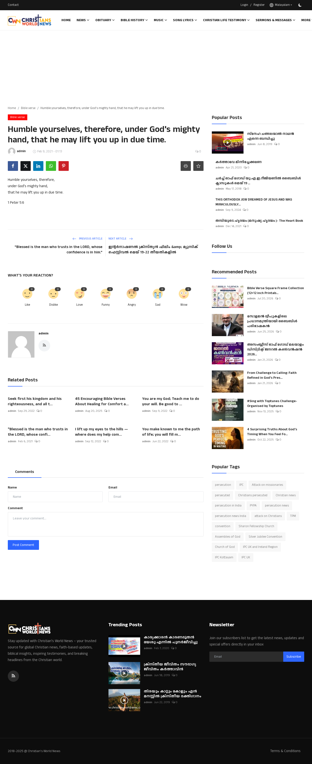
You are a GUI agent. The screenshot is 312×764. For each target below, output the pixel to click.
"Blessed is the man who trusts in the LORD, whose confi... (38, 432)
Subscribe (293, 656)
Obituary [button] (103, 20)
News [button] (81, 20)
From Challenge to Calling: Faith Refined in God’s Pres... (272, 375)
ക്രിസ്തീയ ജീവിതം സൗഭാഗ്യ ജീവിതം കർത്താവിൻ (170, 667)
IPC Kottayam (224, 557)
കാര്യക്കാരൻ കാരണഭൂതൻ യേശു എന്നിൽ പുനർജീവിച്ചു (171, 640)
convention (222, 526)
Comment (15, 508)
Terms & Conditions (285, 751)
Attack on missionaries (267, 485)
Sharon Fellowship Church (256, 526)
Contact (13, 5)
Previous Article (90, 239)
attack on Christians (268, 516)
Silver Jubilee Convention (265, 536)
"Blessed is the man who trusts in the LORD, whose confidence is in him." (58, 249)
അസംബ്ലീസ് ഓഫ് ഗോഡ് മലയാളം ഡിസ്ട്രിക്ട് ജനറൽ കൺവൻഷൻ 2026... (275, 349)
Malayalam (281, 5)
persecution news (277, 505)
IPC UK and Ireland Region (260, 547)
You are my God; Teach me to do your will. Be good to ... (170, 401)
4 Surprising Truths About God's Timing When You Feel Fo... (272, 432)
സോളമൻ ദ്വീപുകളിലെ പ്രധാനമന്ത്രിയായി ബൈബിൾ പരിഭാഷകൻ (272, 321)
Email (112, 487)
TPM (293, 516)
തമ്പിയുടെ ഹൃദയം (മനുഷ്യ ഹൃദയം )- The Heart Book (259, 220)
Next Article (117, 239)
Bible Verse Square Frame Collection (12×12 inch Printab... (275, 290)
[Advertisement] (156, 67)
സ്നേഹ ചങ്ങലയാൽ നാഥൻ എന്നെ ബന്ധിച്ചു (270, 136)
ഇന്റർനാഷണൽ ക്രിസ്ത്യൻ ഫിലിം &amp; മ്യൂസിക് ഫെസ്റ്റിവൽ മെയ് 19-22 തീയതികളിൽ (153, 249)
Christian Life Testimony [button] (224, 20)
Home (66, 20)
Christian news (286, 495)
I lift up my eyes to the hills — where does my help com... (101, 432)
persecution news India (230, 516)
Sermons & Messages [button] (274, 20)
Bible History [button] (132, 20)
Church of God (225, 547)
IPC (241, 485)
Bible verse (28, 108)
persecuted (222, 495)
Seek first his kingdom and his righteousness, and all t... (35, 401)
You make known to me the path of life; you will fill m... (171, 432)
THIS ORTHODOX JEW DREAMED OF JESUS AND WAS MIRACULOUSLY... (253, 202)
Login (244, 5)
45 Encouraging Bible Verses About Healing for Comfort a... (102, 401)
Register (259, 5)
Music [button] (159, 20)
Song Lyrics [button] (183, 20)
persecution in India (228, 505)
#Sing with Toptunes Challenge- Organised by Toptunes (272, 403)
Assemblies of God (227, 536)
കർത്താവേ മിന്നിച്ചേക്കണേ (238, 162)
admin (44, 333)
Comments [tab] (24, 472)
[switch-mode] (300, 5)
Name (12, 487)
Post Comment (23, 545)
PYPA (253, 505)
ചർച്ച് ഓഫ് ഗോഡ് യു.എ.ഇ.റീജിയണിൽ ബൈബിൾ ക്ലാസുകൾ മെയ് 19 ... (258, 181)
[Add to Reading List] (198, 166)
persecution (223, 485)
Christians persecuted (252, 495)
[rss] (13, 676)
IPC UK (246, 557)
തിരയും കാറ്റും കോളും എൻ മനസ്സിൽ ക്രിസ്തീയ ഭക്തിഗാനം (172, 694)
